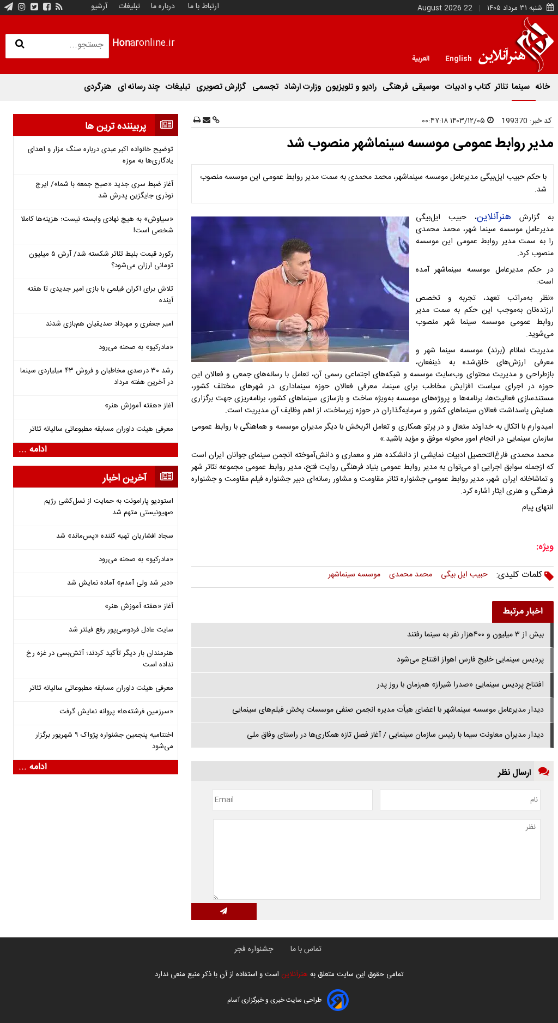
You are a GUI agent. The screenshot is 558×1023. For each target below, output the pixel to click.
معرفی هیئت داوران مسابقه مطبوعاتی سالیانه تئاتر (101, 429)
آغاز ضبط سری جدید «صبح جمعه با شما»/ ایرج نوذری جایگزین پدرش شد (104, 190)
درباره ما (163, 6)
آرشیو (99, 6)
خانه (543, 87)
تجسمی (266, 87)
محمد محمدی (410, 575)
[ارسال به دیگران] (205, 121)
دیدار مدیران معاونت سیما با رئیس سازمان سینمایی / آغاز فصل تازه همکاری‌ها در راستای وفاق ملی (395, 735)
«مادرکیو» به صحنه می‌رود (136, 347)
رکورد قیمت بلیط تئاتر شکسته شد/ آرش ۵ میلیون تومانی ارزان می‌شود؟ (101, 260)
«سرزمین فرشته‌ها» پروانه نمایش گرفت (116, 712)
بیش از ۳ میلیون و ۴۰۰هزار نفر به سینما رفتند (475, 634)
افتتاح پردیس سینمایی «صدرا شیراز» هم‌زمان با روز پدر (460, 684)
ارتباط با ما (203, 6)
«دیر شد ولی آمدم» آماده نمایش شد (120, 583)
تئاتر (501, 87)
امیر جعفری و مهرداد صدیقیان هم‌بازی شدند (109, 324)
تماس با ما (306, 949)
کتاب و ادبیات (468, 87)
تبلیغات (128, 6)
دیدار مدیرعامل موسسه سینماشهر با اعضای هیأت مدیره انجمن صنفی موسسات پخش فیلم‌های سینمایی (388, 710)
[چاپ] (197, 121)
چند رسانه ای (140, 87)
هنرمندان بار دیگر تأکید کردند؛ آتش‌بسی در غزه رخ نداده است (99, 659)
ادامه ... (33, 450)
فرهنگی (395, 87)
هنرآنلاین (494, 217)
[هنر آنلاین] (516, 44)
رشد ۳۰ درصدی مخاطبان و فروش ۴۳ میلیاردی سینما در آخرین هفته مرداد (96, 376)
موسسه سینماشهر (354, 575)
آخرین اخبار (125, 478)
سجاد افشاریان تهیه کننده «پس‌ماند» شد (114, 536)
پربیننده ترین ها (116, 126)
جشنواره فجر (253, 949)
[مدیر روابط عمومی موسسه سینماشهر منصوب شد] (302, 289)
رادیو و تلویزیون (352, 87)
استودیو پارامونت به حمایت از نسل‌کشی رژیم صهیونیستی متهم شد (108, 507)
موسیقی (426, 87)
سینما (522, 87)
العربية (420, 58)
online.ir (143, 43)
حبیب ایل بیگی (464, 575)
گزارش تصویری (222, 87)
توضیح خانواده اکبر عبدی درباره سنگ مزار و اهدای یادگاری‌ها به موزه (100, 155)
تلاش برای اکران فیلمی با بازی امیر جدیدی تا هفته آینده (100, 295)
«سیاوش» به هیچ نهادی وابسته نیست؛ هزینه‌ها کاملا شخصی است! (97, 225)
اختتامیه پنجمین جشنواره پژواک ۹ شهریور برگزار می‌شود (104, 741)
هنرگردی (99, 87)
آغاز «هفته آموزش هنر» (139, 406)
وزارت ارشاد (303, 87)
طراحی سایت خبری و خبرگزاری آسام (274, 1000)
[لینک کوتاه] (215, 121)
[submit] (224, 911)
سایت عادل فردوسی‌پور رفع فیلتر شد (121, 630)
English (458, 58)
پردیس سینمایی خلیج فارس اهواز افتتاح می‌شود (470, 659)
